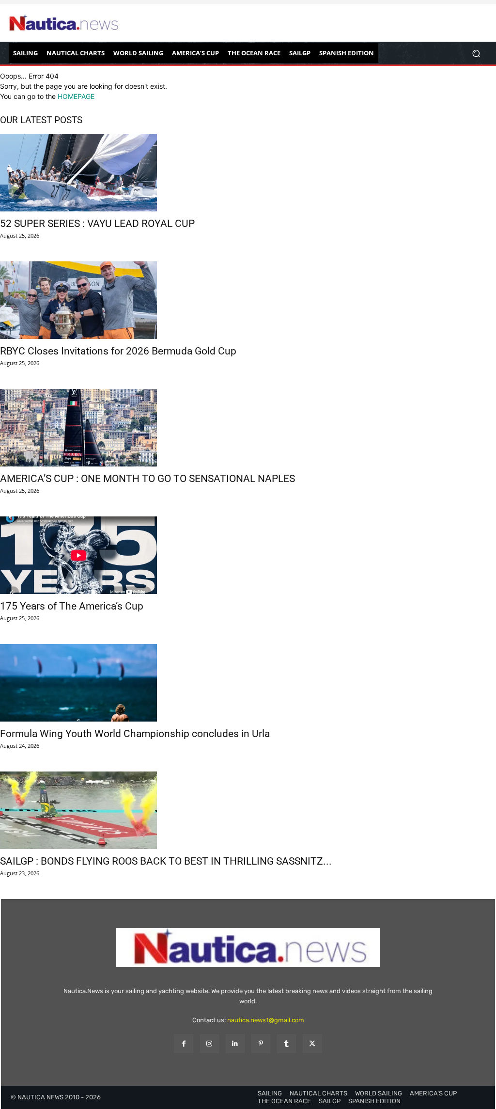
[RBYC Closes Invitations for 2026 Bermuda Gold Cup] (248, 300)
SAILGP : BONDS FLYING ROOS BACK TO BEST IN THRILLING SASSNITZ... (166, 861)
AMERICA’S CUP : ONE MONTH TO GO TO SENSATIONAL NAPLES (147, 478)
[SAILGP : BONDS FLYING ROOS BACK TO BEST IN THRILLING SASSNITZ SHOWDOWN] (248, 810)
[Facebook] (183, 1043)
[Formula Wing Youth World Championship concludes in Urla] (248, 683)
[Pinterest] (260, 1043)
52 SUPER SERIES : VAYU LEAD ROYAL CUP (97, 223)
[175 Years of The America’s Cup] (248, 555)
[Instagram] (209, 1043)
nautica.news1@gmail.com (265, 1020)
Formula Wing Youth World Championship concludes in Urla (135, 733)
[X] (312, 1043)
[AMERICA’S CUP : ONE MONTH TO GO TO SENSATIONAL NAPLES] (248, 427)
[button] (476, 53)
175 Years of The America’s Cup (71, 606)
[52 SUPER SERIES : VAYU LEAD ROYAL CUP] (248, 172)
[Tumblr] (286, 1043)
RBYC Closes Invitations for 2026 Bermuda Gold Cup (118, 351)
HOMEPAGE (76, 96)
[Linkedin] (235, 1043)
